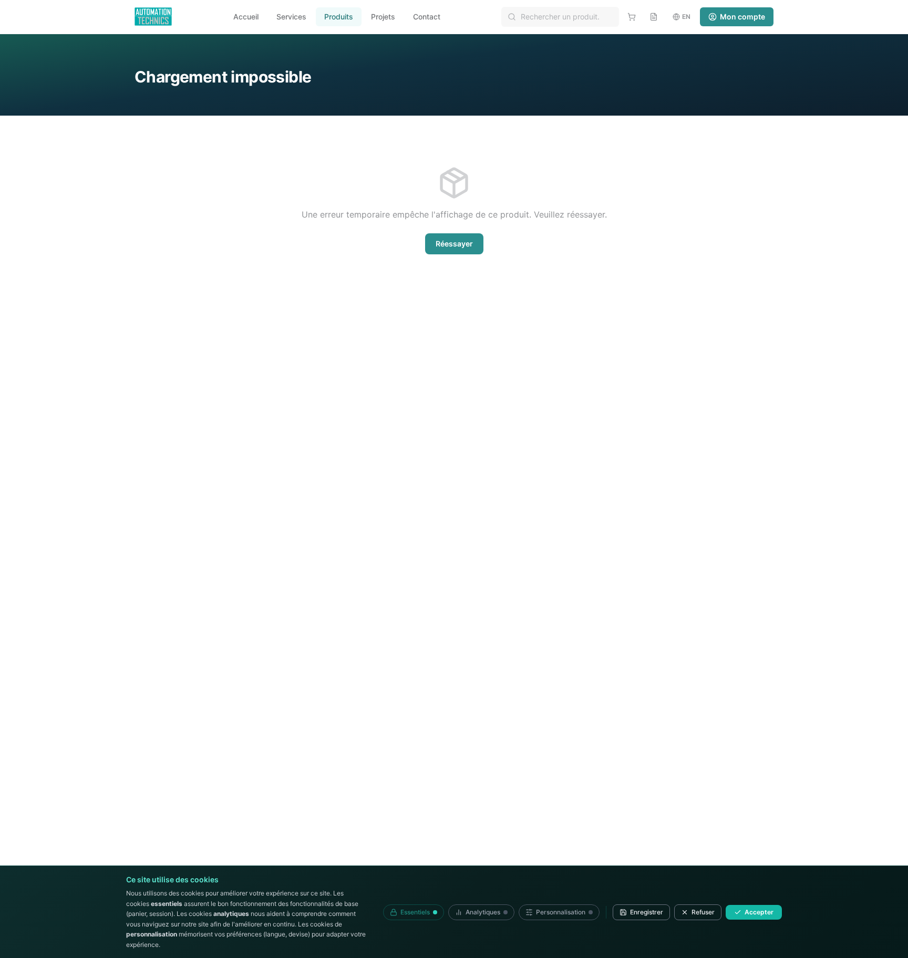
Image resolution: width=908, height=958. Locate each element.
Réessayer (454, 243)
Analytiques (483, 912)
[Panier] (631, 16)
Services (291, 16)
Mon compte (742, 16)
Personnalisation (560, 912)
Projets (383, 16)
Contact (426, 16)
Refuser (703, 912)
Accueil (246, 16)
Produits (338, 16)
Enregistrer (646, 912)
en (686, 16)
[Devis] (653, 16)
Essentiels (415, 912)
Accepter (759, 912)
